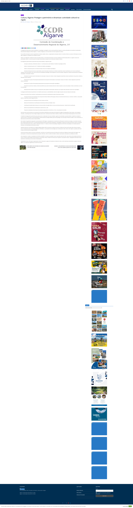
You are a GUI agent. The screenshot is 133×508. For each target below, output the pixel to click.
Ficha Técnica (79, 492)
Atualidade (25, 9)
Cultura (42, 9)
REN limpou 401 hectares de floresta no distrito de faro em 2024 (38, 146)
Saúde (57, 9)
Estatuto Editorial (87, 9)
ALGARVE (30, 9)
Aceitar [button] (130, 506)
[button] (33, 9)
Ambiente (62, 9)
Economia (37, 9)
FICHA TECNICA (79, 9)
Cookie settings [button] (125, 506)
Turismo (47, 9)
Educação (67, 9)
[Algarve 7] (21, 9)
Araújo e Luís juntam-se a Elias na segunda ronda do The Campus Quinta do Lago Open (65, 146)
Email (97, 488)
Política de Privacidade (81, 494)
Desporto (52, 9)
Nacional (73, 9)
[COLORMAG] (22, 489)
